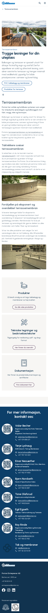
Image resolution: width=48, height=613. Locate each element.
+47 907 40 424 (22, 455)
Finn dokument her (24, 385)
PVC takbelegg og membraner (17, 83)
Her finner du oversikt (24, 347)
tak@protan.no (22, 548)
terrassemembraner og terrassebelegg (24, 132)
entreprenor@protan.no (10, 585)
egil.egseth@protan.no (25, 516)
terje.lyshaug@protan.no (26, 452)
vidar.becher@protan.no (26, 437)
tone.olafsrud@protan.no (26, 501)
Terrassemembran (9, 49)
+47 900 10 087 (22, 488)
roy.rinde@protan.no (24, 536)
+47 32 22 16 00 (22, 551)
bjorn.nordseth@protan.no (27, 485)
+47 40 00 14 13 (7, 581)
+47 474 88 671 (22, 440)
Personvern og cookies (9, 600)
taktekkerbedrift (8, 156)
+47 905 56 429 (22, 519)
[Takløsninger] (3, 10)
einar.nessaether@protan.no (28, 470)
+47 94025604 (22, 503)
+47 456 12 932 (22, 539)
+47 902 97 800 (22, 473)
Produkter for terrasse (13, 89)
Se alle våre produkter (24, 307)
